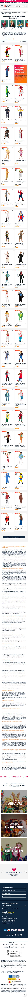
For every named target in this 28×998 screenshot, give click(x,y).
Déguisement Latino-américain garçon (6, 305)
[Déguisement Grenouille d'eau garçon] (21, 316)
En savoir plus (8, 39)
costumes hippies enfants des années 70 (9, 592)
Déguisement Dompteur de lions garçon (7, 446)
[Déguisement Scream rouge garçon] (21, 277)
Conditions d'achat (16, 946)
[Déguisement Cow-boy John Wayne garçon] (21, 356)
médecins (24, 596)
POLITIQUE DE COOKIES (19, 944)
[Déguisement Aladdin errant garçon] (7, 336)
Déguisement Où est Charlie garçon (20, 344)
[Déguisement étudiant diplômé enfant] (21, 296)
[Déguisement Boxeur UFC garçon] (21, 216)
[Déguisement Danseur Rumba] (7, 51)
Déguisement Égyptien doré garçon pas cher (6, 325)
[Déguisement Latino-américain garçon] (7, 296)
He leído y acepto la (10, 908)
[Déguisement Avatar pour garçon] (7, 356)
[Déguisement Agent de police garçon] (7, 112)
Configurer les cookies (9, 947)
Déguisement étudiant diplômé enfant (20, 305)
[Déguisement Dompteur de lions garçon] (7, 437)
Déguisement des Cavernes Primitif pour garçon (20, 245)
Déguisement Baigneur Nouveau (20, 161)
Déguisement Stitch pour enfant (6, 404)
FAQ (23, 946)
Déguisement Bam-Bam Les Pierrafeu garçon (6, 162)
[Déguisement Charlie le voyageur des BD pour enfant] (21, 395)
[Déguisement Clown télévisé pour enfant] (21, 376)
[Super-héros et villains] (4, 23)
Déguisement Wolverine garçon (20, 487)
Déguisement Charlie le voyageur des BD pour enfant (20, 404)
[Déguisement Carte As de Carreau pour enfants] (21, 91)
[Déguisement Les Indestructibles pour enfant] (7, 519)
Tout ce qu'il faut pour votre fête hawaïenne (14, 2)
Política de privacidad (14, 908)
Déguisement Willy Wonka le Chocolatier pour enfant (20, 425)
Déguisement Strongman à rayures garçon (6, 466)
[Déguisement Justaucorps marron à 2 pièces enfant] (21, 498)
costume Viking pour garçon (19, 608)
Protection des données (8, 944)
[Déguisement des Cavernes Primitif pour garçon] (21, 236)
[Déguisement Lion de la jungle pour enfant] (7, 174)
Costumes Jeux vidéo (20, 28)
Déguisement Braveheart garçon (6, 141)
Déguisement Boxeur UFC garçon (20, 224)
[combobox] (14, 9)
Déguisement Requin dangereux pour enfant (7, 203)
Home (2, 12)
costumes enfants (17, 576)
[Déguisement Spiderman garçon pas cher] (21, 195)
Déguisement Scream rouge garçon (20, 285)
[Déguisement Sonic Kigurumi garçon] (7, 478)
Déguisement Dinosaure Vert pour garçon (7, 99)
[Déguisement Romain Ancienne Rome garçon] (21, 51)
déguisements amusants (6, 563)
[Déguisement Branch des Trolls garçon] (7, 277)
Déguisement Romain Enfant (6, 265)
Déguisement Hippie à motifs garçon (20, 527)
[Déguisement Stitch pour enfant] (7, 395)
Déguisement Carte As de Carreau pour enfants (20, 100)
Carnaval (5, 35)
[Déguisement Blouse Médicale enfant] (7, 216)
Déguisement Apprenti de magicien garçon (20, 265)
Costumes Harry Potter (12, 28)
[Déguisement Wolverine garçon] (21, 478)
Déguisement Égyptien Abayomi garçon (6, 244)
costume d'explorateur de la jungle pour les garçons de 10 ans (13, 703)
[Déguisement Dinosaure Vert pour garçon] (7, 91)
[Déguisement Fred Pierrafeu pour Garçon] (21, 437)
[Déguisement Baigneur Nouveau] (21, 153)
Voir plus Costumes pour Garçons (14, 537)
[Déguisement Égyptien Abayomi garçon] (7, 236)
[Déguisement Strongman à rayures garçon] (7, 457)
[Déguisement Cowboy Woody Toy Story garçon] (21, 112)
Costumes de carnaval (9, 12)
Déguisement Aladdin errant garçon (6, 344)
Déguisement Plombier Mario (6, 79)
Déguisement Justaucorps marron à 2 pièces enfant (20, 507)
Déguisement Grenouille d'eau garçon (20, 325)
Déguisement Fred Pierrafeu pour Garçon (20, 446)
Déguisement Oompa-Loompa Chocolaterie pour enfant (20, 183)
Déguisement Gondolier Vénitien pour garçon (7, 384)
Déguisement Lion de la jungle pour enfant (7, 182)
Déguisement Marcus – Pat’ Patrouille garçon (7, 506)
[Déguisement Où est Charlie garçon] (21, 336)
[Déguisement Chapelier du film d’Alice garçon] (7, 416)
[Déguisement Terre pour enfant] (21, 457)
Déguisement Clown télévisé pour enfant (20, 384)
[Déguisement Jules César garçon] (21, 133)
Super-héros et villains (4, 28)
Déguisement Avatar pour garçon (6, 364)
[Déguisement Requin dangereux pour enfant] (7, 195)
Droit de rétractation (19, 947)
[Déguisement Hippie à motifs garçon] (21, 519)
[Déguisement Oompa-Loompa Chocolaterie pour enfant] (21, 174)
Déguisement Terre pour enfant (20, 466)
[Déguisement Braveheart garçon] (7, 133)
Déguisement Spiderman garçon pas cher (20, 204)
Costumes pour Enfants (20, 12)
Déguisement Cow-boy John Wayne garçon (20, 364)
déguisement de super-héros (15, 641)
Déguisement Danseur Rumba (6, 60)
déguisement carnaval (10, 588)
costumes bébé (14, 580)
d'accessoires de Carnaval (10, 612)
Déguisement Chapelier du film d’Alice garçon (7, 425)
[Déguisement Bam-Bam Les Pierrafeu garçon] (7, 153)
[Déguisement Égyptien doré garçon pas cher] (7, 316)
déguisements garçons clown (14, 591)
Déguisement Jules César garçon (19, 141)
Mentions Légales (8, 946)
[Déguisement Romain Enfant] (7, 257)
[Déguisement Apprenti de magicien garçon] (21, 257)
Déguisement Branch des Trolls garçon (6, 285)
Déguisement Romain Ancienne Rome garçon (20, 60)
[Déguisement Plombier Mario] (7, 71)
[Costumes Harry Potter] (12, 23)
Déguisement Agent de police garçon (7, 120)
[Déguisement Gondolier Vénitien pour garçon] (7, 376)
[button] (25, 6)
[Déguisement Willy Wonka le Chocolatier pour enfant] (21, 416)
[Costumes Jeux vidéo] (20, 23)
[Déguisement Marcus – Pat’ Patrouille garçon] (7, 498)
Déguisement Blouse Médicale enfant (6, 224)
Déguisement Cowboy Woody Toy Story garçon (20, 121)
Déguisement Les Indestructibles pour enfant (6, 528)
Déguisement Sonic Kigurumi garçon (6, 487)
